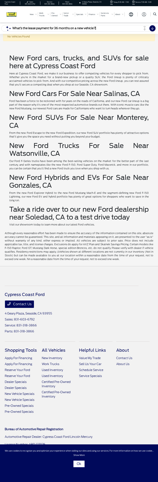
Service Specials (90, 376)
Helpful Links (92, 350)
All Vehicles (53, 350)
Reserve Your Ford (17, 370)
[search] (154, 14)
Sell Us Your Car (90, 364)
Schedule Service (91, 370)
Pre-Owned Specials (19, 405)
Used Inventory (52, 370)
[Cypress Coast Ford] (16, 14)
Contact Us (21, 304)
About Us (122, 364)
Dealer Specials (16, 382)
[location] (79, 3)
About (122, 350)
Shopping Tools (21, 350)
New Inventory (52, 358)
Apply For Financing (18, 358)
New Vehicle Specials (19, 393)
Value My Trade (90, 358)
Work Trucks (50, 364)
